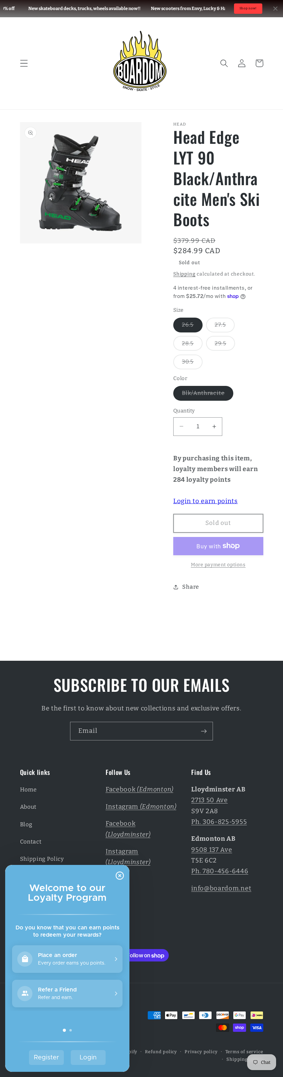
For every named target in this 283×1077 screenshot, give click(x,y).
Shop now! (248, 8)
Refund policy (161, 1051)
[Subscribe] (204, 731)
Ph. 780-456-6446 (219, 871)
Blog (26, 824)
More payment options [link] (218, 565)
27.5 (225, 326)
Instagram (141, 806)
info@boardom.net (221, 888)
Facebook (139, 789)
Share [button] (190, 587)
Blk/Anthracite (207, 395)
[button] (24, 63)
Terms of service (244, 1051)
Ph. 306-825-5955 (219, 822)
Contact (31, 841)
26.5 (192, 326)
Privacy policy (201, 1051)
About (28, 807)
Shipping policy (244, 1059)
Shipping (184, 274)
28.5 (192, 345)
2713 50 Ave (209, 800)
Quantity (184, 411)
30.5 (192, 363)
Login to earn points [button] (205, 501)
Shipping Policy (42, 859)
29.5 (225, 345)
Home (28, 789)
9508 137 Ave (211, 850)
